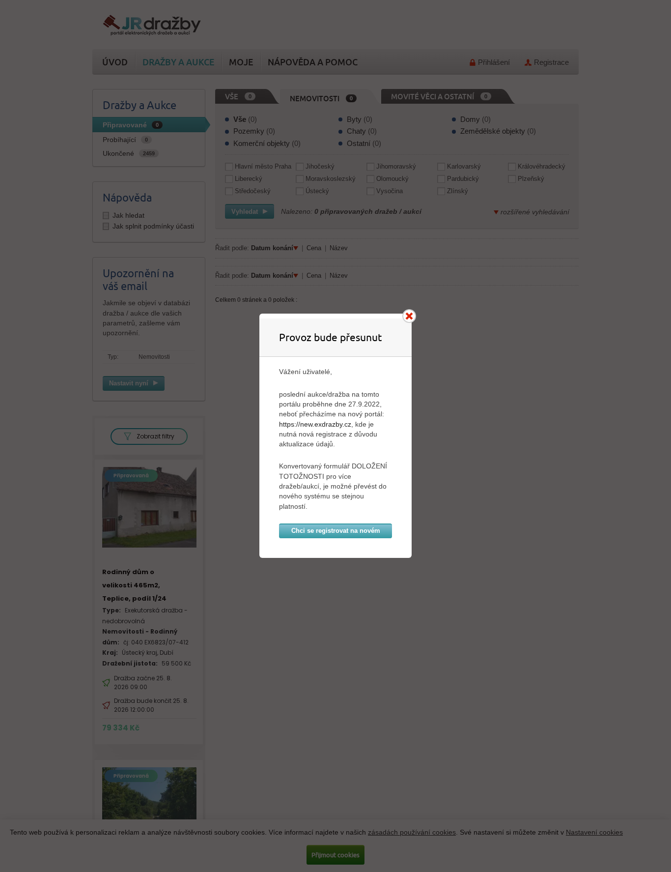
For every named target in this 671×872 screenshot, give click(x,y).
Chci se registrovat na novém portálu (335, 532)
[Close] (409, 316)
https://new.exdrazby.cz (315, 424)
